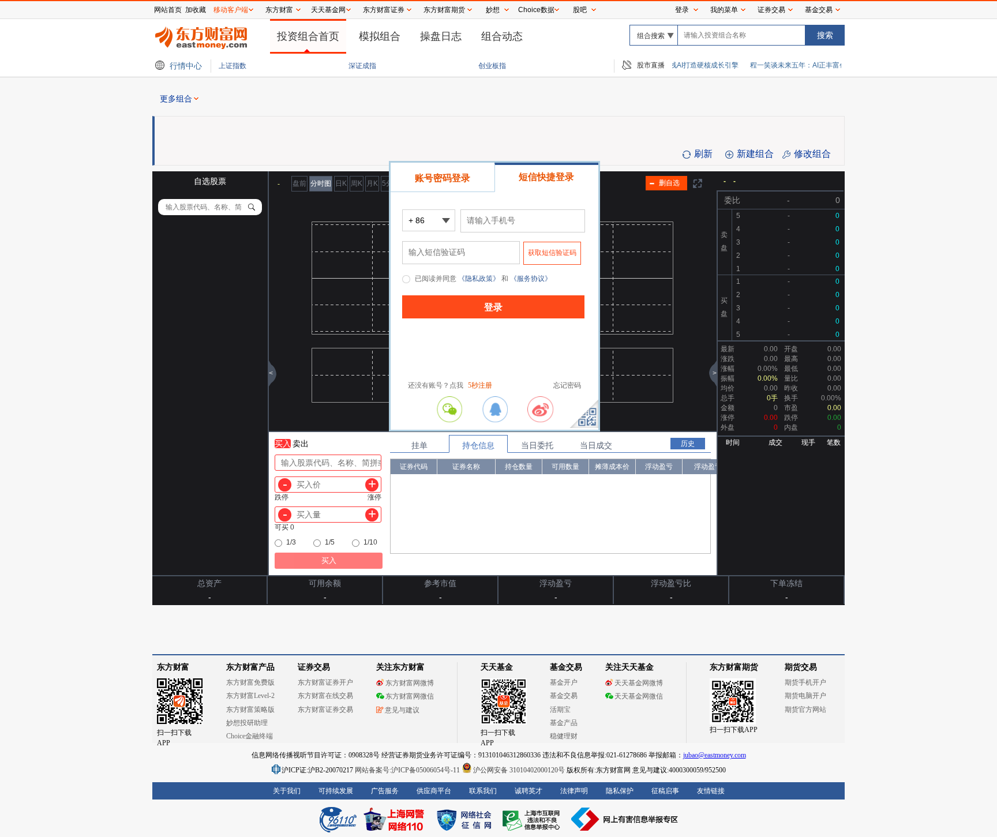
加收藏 (195, 10)
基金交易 (819, 10)
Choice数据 (536, 10)
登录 (682, 10)
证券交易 (771, 10)
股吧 (580, 10)
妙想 (493, 10)
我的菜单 (724, 10)
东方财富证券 (383, 10)
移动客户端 (230, 10)
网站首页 (168, 10)
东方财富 (279, 10)
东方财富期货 (444, 10)
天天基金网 (328, 10)
